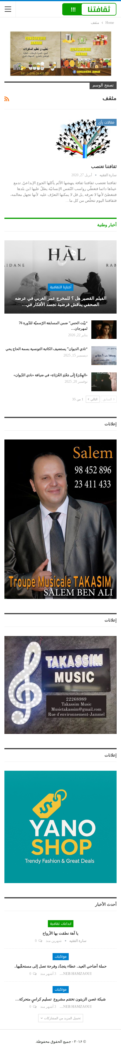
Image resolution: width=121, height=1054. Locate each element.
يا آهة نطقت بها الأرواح (60, 933)
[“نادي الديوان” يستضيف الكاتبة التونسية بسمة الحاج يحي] (104, 355)
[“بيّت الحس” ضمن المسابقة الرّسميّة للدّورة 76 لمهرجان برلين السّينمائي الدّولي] (104, 329)
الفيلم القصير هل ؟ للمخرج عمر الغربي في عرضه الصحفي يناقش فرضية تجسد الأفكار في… (60, 301)
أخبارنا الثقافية (60, 287)
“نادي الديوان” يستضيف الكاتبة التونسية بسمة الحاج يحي (47, 349)
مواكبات (61, 956)
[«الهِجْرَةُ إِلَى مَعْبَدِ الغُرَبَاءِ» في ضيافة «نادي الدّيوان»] (104, 381)
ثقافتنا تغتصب (104, 166)
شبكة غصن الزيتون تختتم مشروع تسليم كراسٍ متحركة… (60, 999)
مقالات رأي (106, 122)
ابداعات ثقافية (60, 923)
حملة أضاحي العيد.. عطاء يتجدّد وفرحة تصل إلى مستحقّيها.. (60, 966)
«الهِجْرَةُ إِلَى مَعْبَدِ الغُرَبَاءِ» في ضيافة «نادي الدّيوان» (51, 375)
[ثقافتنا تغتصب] (86, 138)
